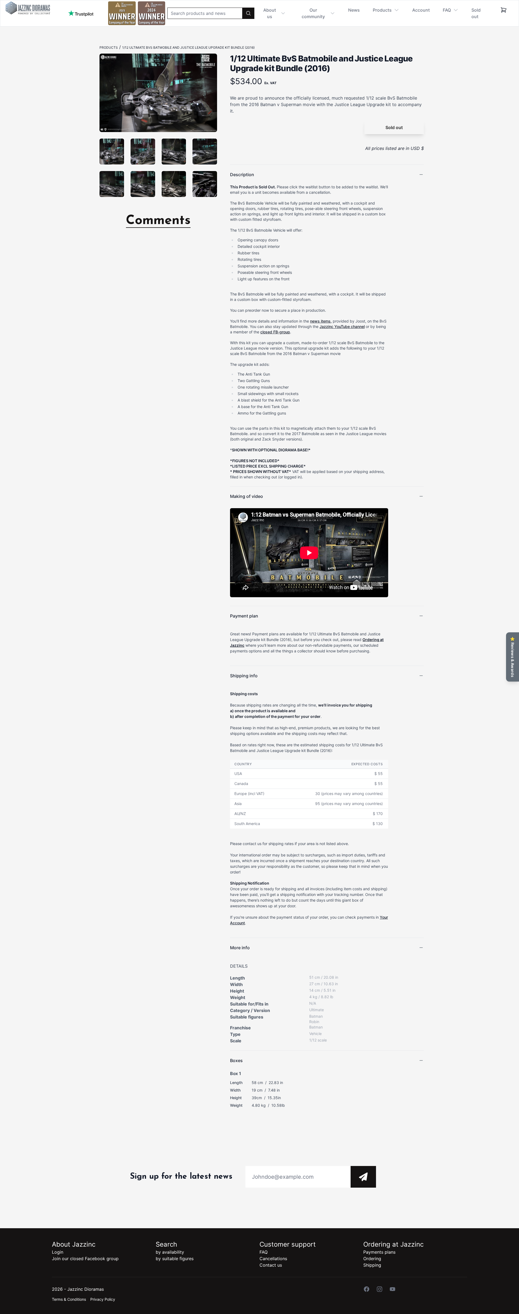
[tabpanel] (158, 93)
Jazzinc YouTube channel (342, 326)
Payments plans (379, 1252)
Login (57, 1252)
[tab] (111, 152)
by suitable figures (175, 1258)
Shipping (372, 1265)
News (354, 10)
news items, (321, 321)
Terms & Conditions (69, 1299)
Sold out (476, 13)
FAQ (264, 1252)
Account (421, 10)
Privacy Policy (102, 1299)
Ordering (372, 1258)
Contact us (271, 1265)
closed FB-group (275, 332)
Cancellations (273, 1258)
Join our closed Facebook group (85, 1258)
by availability (170, 1252)
